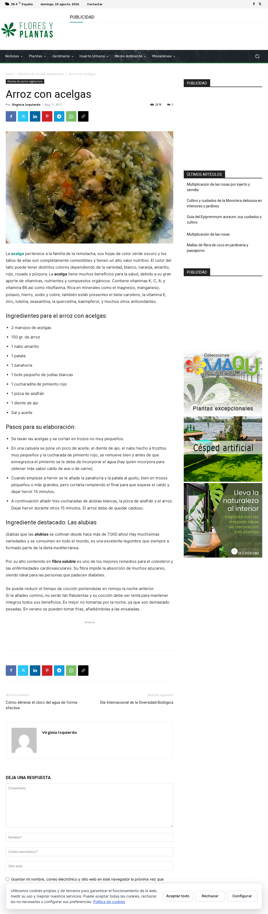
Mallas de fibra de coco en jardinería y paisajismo (217, 248)
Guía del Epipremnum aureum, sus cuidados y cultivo (224, 219)
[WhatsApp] (71, 116)
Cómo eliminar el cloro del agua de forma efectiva (41, 705)
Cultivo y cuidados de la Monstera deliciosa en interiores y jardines (224, 203)
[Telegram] (59, 116)
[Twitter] (260, 4)
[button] (257, 56)
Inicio (10, 74)
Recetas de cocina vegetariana (41, 74)
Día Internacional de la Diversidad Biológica (136, 702)
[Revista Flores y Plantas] (34, 29)
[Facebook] (254, 4)
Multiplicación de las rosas (208, 234)
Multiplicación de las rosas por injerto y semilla (218, 187)
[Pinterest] (47, 116)
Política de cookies (109, 901)
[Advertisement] (131, 35)
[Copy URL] (83, 116)
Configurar (242, 896)
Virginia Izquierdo (26, 104)
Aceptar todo (177, 896)
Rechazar (210, 896)
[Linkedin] (35, 116)
